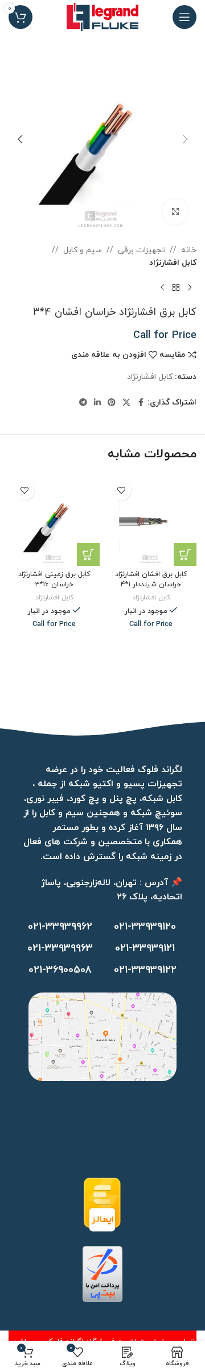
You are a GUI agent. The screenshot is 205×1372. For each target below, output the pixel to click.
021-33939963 (60, 948)
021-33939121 (145, 948)
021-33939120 (145, 927)
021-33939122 (145, 970)
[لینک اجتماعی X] (126, 403)
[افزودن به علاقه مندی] (121, 491)
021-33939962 (60, 927)
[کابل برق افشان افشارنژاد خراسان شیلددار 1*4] (150, 520)
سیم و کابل (82, 250)
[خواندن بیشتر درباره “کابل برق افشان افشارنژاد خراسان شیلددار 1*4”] (185, 554)
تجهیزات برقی (141, 250)
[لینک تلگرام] (83, 403)
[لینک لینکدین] (97, 403)
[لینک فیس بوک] (140, 403)
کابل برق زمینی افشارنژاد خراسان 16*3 (54, 579)
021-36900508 (60, 970)
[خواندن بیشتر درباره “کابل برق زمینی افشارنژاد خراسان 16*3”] (88, 554)
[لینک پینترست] (111, 403)
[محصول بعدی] (162, 288)
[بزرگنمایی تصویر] (175, 211)
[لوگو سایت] (102, 16)
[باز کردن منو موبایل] (184, 17)
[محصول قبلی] (189, 288)
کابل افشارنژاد (172, 262)
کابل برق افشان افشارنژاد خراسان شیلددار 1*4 (151, 579)
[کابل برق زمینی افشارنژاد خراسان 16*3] (54, 520)
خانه (188, 250)
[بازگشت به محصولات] (176, 288)
